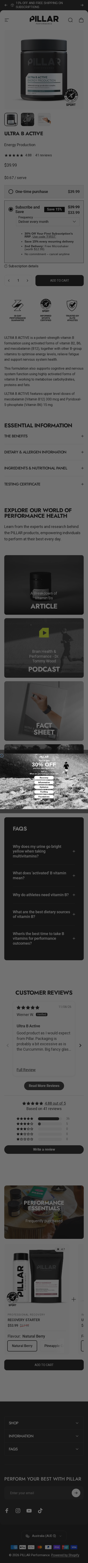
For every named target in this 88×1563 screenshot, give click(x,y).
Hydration (44, 787)
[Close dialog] (1, 755)
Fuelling (44, 792)
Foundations (44, 797)
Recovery (44, 778)
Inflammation (44, 782)
